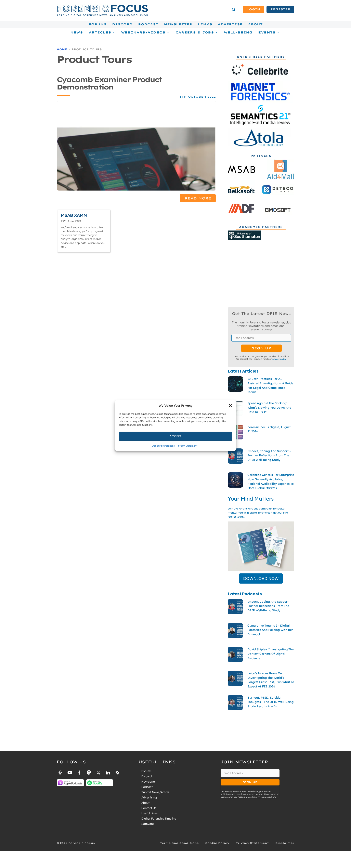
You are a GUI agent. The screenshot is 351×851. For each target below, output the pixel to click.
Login (253, 9)
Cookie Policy (217, 843)
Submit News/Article (155, 792)
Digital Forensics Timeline (158, 818)
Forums (97, 24)
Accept (176, 436)
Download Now (261, 578)
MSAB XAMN (74, 215)
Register (280, 9)
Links (205, 24)
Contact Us (148, 808)
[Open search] (234, 9)
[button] (230, 406)
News (76, 32)
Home (62, 49)
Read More (198, 198)
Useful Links (149, 813)
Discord (122, 24)
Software (147, 824)
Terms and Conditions (179, 843)
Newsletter (178, 24)
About (255, 24)
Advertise (230, 24)
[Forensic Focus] (102, 15)
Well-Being (238, 32)
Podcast (148, 24)
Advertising (149, 797)
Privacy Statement (187, 445)
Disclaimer (284, 843)
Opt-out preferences (163, 445)
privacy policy (279, 359)
